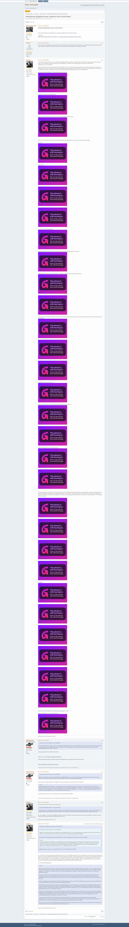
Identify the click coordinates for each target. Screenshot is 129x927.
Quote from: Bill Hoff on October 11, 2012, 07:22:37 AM (50, 807)
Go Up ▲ (103, 924)
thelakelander (30, 740)
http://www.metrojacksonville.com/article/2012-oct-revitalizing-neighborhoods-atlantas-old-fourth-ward (59, 36)
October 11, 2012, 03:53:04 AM (43, 25)
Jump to (86, 916)
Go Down (27, 22)
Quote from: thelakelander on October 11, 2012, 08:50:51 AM (51, 826)
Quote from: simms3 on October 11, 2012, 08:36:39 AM (50, 743)
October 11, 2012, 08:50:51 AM (43, 771)
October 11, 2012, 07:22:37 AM (43, 42)
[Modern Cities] (26, 751)
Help (93, 924)
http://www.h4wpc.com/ (46, 862)
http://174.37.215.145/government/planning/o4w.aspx (49, 756)
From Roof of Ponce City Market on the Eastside (48, 710)
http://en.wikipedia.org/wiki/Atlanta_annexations (48, 764)
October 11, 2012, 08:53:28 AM (43, 802)
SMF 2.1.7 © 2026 (27, 924)
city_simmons (62, 710)
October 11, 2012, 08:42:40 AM (43, 740)
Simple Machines (33, 924)
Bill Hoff (28, 43)
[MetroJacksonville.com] (26, 37)
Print (102, 22)
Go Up (26, 911)
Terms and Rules (98, 924)
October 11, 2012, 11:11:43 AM (43, 823)
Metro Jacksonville (31, 5)
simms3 (28, 60)
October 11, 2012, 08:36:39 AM (43, 59)
